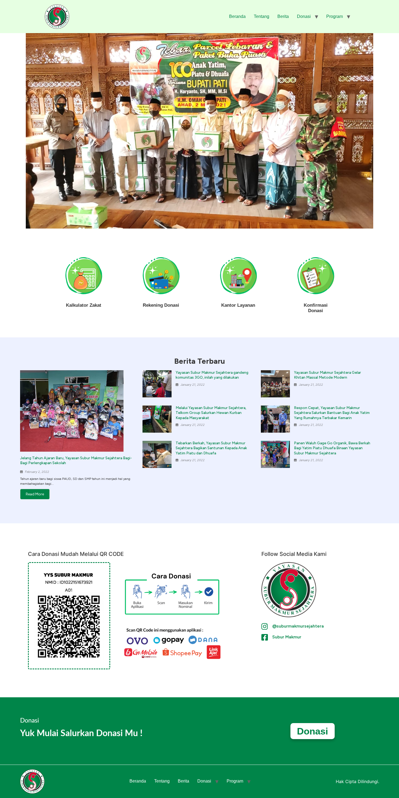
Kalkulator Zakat (83, 305)
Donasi (304, 16)
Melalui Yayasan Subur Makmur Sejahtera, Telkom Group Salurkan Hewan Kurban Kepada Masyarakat (211, 413)
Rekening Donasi (161, 305)
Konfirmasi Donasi (316, 308)
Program (334, 16)
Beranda (237, 16)
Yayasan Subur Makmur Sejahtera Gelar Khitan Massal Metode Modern (327, 375)
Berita (283, 16)
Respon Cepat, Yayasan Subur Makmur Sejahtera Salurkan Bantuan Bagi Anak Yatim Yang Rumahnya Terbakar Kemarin (332, 413)
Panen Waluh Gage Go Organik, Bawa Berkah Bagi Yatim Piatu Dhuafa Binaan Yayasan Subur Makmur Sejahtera (332, 448)
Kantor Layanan (238, 305)
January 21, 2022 (192, 384)
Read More (35, 494)
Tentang (261, 16)
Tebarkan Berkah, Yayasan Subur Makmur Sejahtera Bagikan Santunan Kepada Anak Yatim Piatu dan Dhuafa (211, 448)
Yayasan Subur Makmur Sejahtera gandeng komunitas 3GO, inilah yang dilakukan (212, 375)
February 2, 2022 (37, 471)
